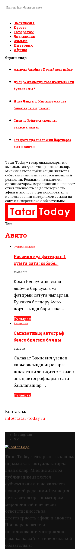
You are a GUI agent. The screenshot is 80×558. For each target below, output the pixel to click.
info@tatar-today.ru (25, 418)
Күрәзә (20, 27)
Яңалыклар (24, 36)
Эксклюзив (24, 23)
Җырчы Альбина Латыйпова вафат (43, 70)
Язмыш (21, 41)
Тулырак (22, 318)
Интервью (23, 45)
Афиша (20, 50)
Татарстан (24, 32)
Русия (17, 246)
